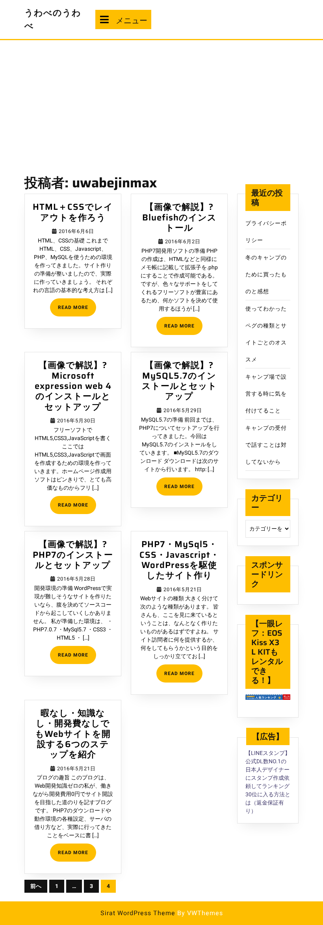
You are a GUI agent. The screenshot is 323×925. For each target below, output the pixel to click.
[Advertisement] (161, 99)
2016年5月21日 (182, 589)
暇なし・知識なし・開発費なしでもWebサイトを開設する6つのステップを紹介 (73, 734)
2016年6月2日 (182, 241)
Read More (77, 309)
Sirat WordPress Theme (137, 913)
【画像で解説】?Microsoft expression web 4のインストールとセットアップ (73, 386)
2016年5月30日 (76, 420)
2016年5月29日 (182, 410)
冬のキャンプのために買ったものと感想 (266, 274)
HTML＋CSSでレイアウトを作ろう (73, 212)
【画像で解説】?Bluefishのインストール (179, 217)
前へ (35, 886)
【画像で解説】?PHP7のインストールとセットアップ (73, 554)
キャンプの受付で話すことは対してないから (266, 445)
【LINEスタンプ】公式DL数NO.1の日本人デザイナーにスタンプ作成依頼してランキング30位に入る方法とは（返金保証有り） (267, 782)
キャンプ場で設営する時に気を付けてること (266, 394)
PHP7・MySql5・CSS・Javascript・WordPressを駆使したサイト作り (179, 559)
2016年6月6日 (76, 231)
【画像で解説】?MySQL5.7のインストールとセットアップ (179, 380)
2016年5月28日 (76, 579)
